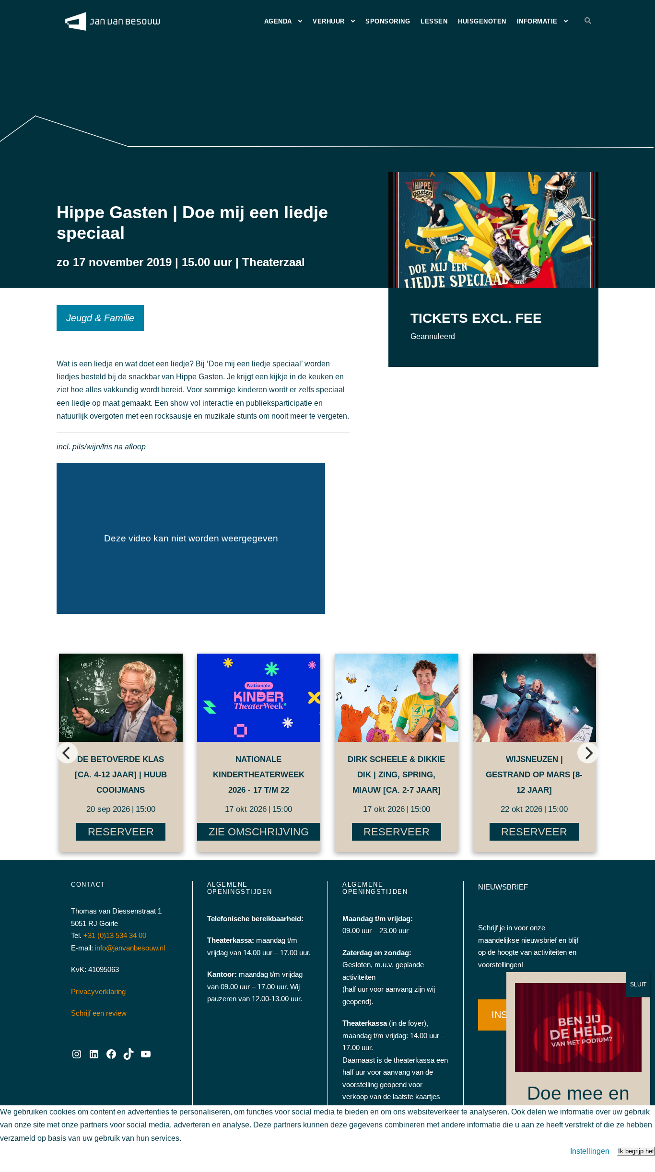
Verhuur (329, 21)
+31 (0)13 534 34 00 (114, 935)
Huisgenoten (482, 21)
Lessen (434, 21)
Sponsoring (387, 21)
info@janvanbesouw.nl (130, 948)
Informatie (537, 21)
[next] (587, 752)
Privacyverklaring (98, 991)
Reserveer (121, 832)
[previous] (67, 752)
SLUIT (638, 984)
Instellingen (589, 1151)
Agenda (278, 21)
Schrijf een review (99, 1013)
